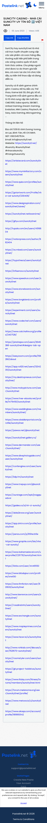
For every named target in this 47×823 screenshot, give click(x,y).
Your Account (23, 783)
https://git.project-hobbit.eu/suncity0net (23, 670)
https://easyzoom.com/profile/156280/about (23, 357)
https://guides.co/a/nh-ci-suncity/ (23, 505)
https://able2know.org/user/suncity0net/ (23, 514)
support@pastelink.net (23, 768)
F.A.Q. (23, 786)
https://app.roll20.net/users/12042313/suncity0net (23, 368)
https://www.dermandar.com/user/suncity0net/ (22, 446)
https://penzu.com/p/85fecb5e (21, 534)
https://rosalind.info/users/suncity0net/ (22, 607)
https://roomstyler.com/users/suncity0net (23, 660)
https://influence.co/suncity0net (22, 270)
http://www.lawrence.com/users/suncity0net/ (23, 596)
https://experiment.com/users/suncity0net (22, 312)
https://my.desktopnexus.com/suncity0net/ (23, 379)
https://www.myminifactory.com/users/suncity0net (23, 173)
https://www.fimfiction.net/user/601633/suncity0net (22, 585)
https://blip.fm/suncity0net (19, 476)
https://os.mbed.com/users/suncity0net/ (23, 251)
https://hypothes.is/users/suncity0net (23, 262)
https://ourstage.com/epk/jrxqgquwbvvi (23, 496)
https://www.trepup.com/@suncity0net (22, 486)
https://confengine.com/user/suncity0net (23, 468)
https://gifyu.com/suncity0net (20, 221)
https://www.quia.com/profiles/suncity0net (23, 183)
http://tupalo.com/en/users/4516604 (23, 230)
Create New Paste (24, 779)
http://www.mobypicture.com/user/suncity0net (23, 389)
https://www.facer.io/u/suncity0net (23, 638)
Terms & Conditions (23, 819)
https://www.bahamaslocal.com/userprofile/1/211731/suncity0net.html (23, 555)
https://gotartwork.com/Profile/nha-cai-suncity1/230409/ (23, 194)
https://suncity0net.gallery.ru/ (20, 437)
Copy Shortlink (23, 38)
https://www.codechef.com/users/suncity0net (23, 322)
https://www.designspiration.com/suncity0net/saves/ (23, 205)
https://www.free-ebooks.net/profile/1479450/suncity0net (23, 400)
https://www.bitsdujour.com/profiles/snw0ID (22, 575)
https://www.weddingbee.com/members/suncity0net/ (23, 411)
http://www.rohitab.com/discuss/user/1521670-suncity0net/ (23, 649)
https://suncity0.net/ (26, 143)
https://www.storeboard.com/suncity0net (22, 290)
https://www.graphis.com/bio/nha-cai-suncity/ (23, 543)
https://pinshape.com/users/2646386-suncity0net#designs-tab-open (23, 345)
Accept (23, 803)
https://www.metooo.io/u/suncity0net (23, 702)
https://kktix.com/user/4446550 (22, 565)
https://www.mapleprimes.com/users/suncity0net (23, 628)
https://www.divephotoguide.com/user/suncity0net (23, 457)
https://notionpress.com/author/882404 (23, 241)
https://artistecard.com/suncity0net (23, 162)
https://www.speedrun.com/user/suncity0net (23, 280)
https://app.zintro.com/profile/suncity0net (23, 525)
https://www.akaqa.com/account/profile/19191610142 (23, 713)
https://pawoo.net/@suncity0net (22, 430)
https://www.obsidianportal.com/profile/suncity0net (23, 421)
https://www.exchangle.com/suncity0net (23, 617)
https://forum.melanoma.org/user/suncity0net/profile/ (22, 692)
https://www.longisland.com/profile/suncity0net (23, 301)
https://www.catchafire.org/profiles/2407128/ (23, 333)
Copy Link (9, 38)
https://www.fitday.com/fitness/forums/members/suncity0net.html (23, 681)
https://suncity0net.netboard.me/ (22, 213)
